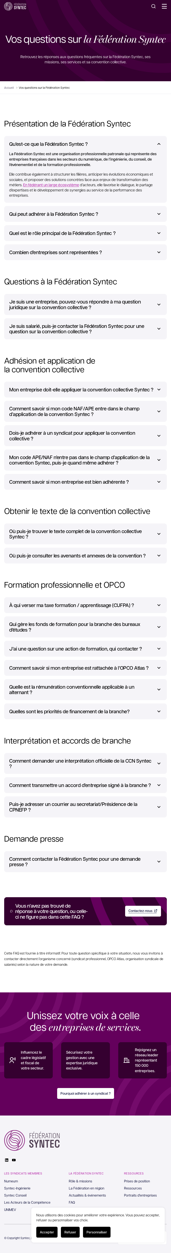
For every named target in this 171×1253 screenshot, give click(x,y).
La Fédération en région (86, 1188)
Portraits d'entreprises (140, 1195)
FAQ (72, 1202)
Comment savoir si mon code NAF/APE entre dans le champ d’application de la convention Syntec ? (74, 411)
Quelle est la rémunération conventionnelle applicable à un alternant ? (71, 689)
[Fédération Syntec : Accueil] (15, 6)
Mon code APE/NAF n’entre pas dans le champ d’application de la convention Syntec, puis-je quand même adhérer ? (79, 460)
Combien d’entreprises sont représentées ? (55, 252)
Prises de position (137, 1181)
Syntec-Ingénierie (17, 1188)
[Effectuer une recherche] (153, 6)
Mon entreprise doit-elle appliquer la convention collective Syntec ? (81, 389)
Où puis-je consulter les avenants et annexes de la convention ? (77, 555)
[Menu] (164, 6)
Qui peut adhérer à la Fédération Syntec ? (53, 214)
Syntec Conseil (15, 1195)
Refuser (70, 1232)
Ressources (133, 1188)
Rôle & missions (80, 1181)
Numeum (11, 1181)
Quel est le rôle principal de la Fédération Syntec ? (62, 233)
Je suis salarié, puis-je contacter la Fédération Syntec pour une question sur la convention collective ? (76, 328)
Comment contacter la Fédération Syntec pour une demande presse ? (75, 861)
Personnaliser (97, 1232)
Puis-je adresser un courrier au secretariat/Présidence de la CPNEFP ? (73, 806)
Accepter (47, 1232)
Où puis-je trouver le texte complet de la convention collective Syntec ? (75, 534)
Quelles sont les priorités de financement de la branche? (69, 711)
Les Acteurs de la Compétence (27, 1202)
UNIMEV (10, 1209)
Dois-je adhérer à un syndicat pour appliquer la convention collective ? (72, 435)
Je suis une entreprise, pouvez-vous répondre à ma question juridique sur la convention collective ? (75, 304)
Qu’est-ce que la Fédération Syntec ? (48, 144)
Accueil (9, 87)
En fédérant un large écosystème (51, 184)
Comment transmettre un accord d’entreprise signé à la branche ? (80, 785)
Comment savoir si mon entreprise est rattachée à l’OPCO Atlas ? (79, 668)
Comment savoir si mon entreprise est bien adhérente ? (69, 482)
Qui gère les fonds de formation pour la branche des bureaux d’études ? (74, 626)
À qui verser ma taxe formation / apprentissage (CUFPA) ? (71, 605)
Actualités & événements (87, 1195)
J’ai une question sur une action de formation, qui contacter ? (75, 649)
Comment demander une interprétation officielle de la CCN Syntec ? (80, 763)
